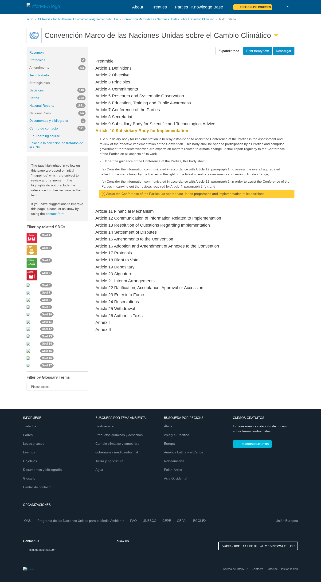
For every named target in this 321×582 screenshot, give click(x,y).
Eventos (29, 452)
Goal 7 (46, 292)
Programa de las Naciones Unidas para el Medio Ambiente (80, 521)
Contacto (257, 569)
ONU (27, 521)
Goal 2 (46, 248)
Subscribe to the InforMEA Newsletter (258, 546)
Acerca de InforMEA (235, 569)
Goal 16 (47, 358)
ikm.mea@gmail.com (42, 549)
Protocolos (56, 60)
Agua (99, 470)
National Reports (56, 105)
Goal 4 (46, 273)
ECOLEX (199, 521)
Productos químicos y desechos (119, 435)
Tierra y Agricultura (109, 461)
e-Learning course (46, 136)
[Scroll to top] (307, 568)
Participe (272, 569)
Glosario (29, 478)
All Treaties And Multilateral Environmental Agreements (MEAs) (78, 19)
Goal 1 (46, 235)
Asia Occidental (175, 478)
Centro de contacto (56, 128)
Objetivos (30, 461)
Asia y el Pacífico (176, 435)
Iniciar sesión (289, 569)
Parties (181, 7)
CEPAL (182, 521)
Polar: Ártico (173, 470)
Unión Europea (287, 521)
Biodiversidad (105, 426)
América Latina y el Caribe (183, 452)
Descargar (283, 51)
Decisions (56, 90)
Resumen (36, 52)
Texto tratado (39, 75)
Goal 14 (47, 343)
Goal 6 (46, 285)
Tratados (29, 426)
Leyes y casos (33, 443)
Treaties (159, 7)
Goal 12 (47, 329)
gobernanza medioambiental (116, 452)
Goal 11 (47, 321)
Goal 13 (47, 336)
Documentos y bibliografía (56, 120)
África (168, 426)
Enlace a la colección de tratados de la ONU (56, 145)
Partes (56, 98)
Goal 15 (47, 351)
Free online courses (255, 7)
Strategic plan (39, 83)
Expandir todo (229, 51)
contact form (55, 214)
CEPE (166, 521)
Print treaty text (257, 51)
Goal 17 (47, 365)
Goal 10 (47, 314)
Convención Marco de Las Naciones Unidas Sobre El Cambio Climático (168, 19)
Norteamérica (174, 461)
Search (278, 7)
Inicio (30, 19)
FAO (133, 521)
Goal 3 (46, 260)
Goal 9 (46, 307)
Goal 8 (46, 300)
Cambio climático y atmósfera (117, 443)
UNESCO (150, 521)
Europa (169, 443)
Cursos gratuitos (255, 444)
